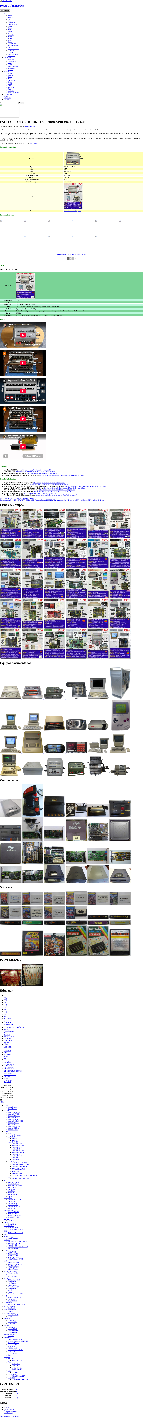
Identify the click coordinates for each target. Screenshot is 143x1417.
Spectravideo (12, 43)
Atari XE (10, 1196)
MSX (9, 33)
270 (17, 1395)
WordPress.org (8, 1413)
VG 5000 (6, 1078)
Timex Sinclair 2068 (14, 1287)
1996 (5, 1014)
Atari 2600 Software (9, 1036)
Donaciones (7, 98)
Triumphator (11, 1378)
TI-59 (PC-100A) (13, 1315)
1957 (1, 498)
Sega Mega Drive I (13, 1266)
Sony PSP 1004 (12, 1301)
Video (9, 63)
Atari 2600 (7, 1035)
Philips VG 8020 (13, 1254)
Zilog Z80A (7, 1082)
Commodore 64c (13, 1205)
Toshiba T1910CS (13, 1332)
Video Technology (13, 54)
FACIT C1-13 (14, 498)
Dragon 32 (11, 1220)
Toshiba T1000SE (13, 1330)
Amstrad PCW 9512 (14, 1116)
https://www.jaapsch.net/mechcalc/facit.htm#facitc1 (49, 483)
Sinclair (10, 42)
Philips (10, 36)
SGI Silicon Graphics (10, 1271)
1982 (5, 999)
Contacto (6, 99)
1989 (5, 1011)
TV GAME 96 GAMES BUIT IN (18, 1341)
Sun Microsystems (13, 45)
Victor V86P (12, 1346)
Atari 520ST (11, 1192)
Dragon (10, 26)
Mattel (10, 31)
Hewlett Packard (9, 1226)
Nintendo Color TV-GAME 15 (17, 1241)
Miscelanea (11, 56)
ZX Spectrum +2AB (14, 1280)
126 (17, 1391)
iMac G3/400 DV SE (18, 1170)
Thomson (11, 50)
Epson (10, 28)
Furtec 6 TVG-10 (13, 1212)
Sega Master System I (14, 1262)
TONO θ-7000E (13, 1353)
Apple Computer (9, 1031)
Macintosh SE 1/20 (17, 1147)
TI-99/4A (11, 1316)
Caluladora (6, 498)
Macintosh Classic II (18, 1152)
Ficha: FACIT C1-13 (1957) (72, 211)
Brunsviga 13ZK (17, 1360)
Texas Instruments (13, 49)
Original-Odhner (13, 1374)
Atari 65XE (11, 1191)
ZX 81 (10, 1292)
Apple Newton (16, 1135)
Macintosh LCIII (17, 1158)
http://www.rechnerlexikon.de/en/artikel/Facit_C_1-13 (40, 493)
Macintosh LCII (16, 1156)
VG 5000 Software (8, 1080)
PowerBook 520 (17, 1159)
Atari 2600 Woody (13, 1184)
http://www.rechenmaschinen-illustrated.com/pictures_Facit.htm (48, 484)
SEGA (10, 38)
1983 (5, 1000)
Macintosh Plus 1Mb (18, 1151)
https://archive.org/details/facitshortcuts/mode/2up (43, 473)
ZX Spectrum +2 (13, 1282)
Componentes (8, 57)
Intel (9, 1177)
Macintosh (7, 1051)
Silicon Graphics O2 (14, 1273)
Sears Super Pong (13, 1182)
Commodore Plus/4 (14, 1206)
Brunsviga (11, 1358)
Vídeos (6, 96)
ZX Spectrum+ (12, 1285)
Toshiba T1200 (12, 1329)
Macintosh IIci (16, 1154)
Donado (6, 1042)
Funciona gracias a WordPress (9, 1416)
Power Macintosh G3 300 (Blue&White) (24, 1175)
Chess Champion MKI (15, 1339)
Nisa (9, 1371)
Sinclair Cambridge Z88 (15, 1294)
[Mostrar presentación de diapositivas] (71, 254)
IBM (9, 29)
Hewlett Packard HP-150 (15, 1229)
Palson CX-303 (12, 1213)
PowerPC (11, 1161)
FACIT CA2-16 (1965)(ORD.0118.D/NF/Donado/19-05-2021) (79, 500)
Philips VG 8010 (13, 1252)
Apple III (14, 1138)
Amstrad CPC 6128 (14, 1119)
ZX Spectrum (12, 1289)
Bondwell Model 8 (13, 1343)
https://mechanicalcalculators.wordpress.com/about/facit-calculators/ (56, 495)
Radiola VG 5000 (13, 1257)
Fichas (6, 14)
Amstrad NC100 (13, 1130)
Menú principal (5, 10)
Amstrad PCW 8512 (14, 1114)
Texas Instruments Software (10, 1075)
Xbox (9, 1355)
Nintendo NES (12, 1245)
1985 (5, 1004)
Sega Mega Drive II (14, 1268)
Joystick (10, 70)
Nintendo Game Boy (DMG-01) (18, 1247)
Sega (5, 1059)
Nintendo (11, 35)
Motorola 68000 (13, 1142)
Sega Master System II (15, 1264)
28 (17, 1393)
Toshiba (10, 52)
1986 (5, 1006)
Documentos (8, 94)
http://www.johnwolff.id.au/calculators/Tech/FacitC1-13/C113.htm (85, 486)
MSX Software (7, 1054)
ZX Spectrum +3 (13, 1283)
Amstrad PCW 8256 (14, 1112)
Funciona (21, 498)
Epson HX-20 (12, 1224)
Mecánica (27, 498)
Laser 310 (11, 1336)
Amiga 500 (11, 1208)
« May (2, 1102)
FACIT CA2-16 (17, 1369)
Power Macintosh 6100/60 (20, 1166)
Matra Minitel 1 (12, 1351)
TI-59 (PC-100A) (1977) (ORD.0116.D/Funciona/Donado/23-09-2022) (27, 500)
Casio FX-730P (12, 1344)
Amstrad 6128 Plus (14, 1126)
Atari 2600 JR (12, 1187)
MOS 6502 (11, 1137)
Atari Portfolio (12, 1194)
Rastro (32, 498)
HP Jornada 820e (13, 1227)
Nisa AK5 (15, 1372)
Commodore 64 (12, 1203)
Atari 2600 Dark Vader (15, 1185)
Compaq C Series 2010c (15, 1350)
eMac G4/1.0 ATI (17, 1173)
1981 (5, 997)
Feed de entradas (9, 1409)
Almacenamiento (13, 66)
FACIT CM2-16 (17, 1367)
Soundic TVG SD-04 (14, 1217)
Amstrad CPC (10, 1024)
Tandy (10, 47)
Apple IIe (15, 1140)
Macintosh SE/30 (17, 1149)
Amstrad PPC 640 (13, 1124)
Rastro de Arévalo (29, 126)
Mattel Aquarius (13, 1238)
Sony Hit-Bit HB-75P (14, 1297)
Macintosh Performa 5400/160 (21, 1165)
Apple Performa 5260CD (19, 1163)
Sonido (10, 64)
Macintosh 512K (17, 1144)
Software (6, 71)
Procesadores (12, 61)
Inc (5, 1049)
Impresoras (11, 68)
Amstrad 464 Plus (13, 1128)
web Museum (34, 143)
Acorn (10, 15)
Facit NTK (15, 1365)
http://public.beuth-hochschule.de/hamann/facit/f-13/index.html (53, 491)
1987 (5, 1008)
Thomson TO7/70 (13, 1323)
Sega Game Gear (13, 1269)
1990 (5, 1013)
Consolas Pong (12, 24)
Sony (9, 40)
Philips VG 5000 (13, 1255)
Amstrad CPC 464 (13, 1117)
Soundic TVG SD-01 (14, 1215)
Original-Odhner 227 (18, 1376)
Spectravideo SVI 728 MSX (16, 1304)
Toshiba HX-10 (12, 1327)
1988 (5, 1009)
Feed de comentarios (10, 1411)
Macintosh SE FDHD (18, 1145)
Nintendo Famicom (14, 1243)
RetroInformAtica (12, 5)
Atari (9, 21)
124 (17, 1389)
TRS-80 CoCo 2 (13, 1311)
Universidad (7, 1076)
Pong (5, 1058)
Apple (10, 19)
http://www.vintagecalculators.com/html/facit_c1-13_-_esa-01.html (64, 488)
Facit (9, 1362)
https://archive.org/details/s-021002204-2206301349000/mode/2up (35, 472)
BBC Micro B (12, 1109)
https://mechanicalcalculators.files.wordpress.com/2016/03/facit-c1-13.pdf (62, 475)
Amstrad (10, 17)
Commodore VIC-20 (14, 1199)
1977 (5, 995)
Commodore (11, 22)
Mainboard (11, 59)
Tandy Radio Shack (10, 1309)
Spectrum (11, 87)
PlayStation (11, 1299)
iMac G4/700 (16, 1171)
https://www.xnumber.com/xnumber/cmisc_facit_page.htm (57, 490)
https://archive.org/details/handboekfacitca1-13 (36, 470)
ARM (9, 1133)
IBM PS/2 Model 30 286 (15, 1233)
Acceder (6, 1407)
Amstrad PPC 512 (13, 1123)
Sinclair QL (11, 1290)
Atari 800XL (12, 1189)
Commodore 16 (12, 1201)
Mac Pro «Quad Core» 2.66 (20, 1178)
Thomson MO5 (12, 1320)
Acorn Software (7, 1018)
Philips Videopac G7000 (15, 1259)
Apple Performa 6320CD (19, 1168)
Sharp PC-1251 (12, 1276)
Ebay (6, 1044)
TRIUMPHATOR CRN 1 (20, 1379)
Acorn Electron (12, 1107)
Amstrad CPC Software (14, 1027)
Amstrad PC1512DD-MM (16, 1121)
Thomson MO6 (12, 1322)
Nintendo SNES (13, 1248)
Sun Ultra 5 (11, 1308)
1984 (5, 1002)
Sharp (5, 1275)
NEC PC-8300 (12, 1348)
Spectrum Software (14, 1070)
